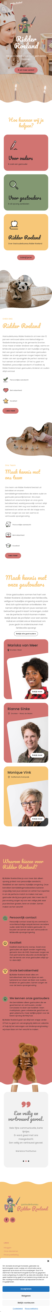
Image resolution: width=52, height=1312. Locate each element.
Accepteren (26, 1289)
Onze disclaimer (11, 1251)
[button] (48, 1261)
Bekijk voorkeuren (26, 1302)
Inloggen (7, 1247)
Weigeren (26, 1295)
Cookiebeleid (18, 1308)
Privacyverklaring (31, 1308)
